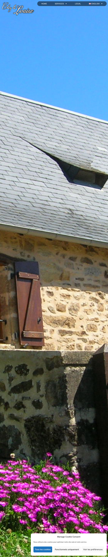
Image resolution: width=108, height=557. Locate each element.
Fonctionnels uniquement (67, 549)
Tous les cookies (43, 549)
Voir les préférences (93, 549)
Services (59, 4)
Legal (78, 4)
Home (44, 4)
